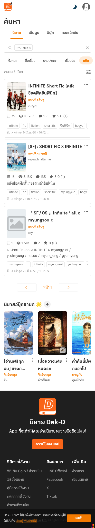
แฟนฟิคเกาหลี (37, 154)
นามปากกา (50, 61)
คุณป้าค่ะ (78, 380)
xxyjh (31, 233)
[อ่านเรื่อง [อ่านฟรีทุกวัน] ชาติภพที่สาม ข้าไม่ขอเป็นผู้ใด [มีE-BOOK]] (18, 333)
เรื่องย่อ (70, 61)
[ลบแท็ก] (29, 47)
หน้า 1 (47, 287)
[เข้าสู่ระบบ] (86, 7)
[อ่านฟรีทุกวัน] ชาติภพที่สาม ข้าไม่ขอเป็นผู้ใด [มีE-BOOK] (16, 365)
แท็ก (86, 61)
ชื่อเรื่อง (30, 61)
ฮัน (6, 380)
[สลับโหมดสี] (74, 7)
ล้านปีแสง (44, 380)
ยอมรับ (79, 518)
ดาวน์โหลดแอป (47, 444)
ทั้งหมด (12, 61)
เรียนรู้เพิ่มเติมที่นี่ (26, 521)
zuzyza (32, 106)
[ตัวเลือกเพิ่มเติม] (86, 85)
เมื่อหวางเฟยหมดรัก (50, 365)
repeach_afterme (39, 159)
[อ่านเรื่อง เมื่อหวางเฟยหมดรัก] (52, 333)
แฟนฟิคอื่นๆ (36, 100)
